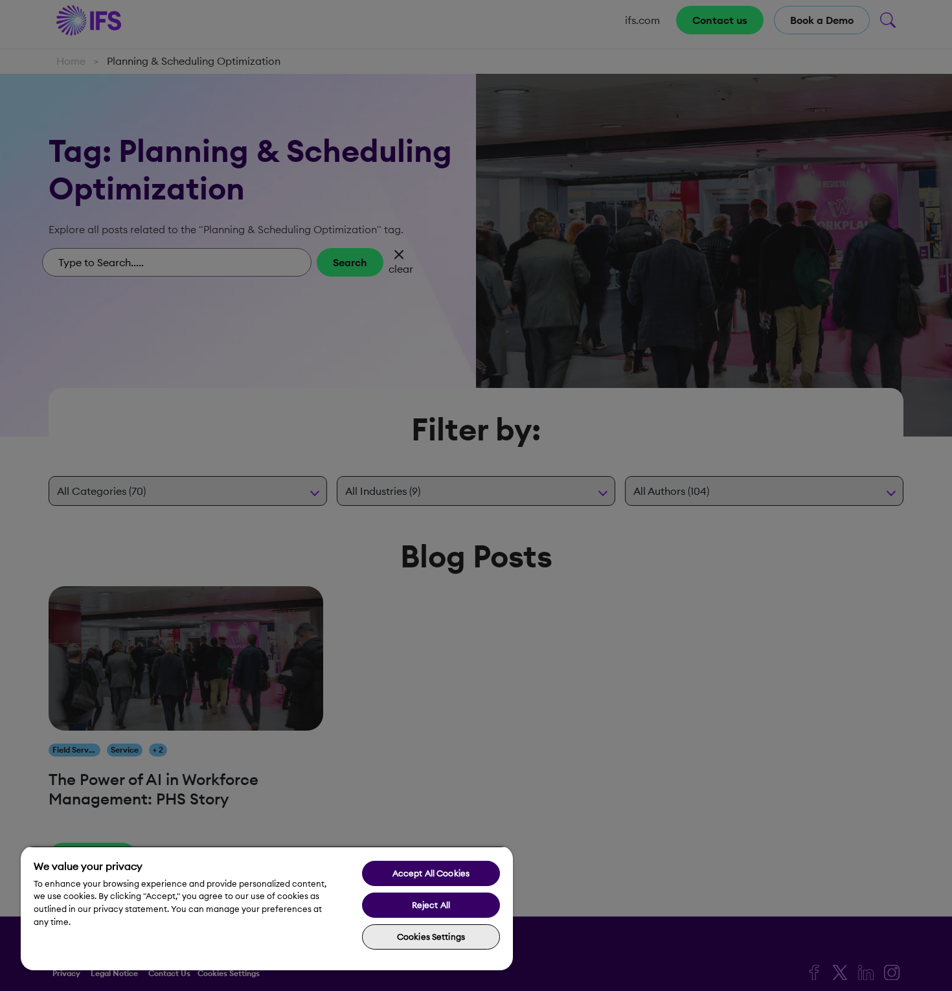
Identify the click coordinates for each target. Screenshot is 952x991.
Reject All (431, 905)
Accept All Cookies (431, 873)
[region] (267, 908)
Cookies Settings (431, 936)
